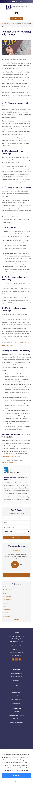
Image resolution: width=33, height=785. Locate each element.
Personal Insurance (16, 673)
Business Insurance (16, 677)
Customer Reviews (16, 696)
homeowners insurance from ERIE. (11, 456)
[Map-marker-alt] (13, 659)
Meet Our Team (16, 692)
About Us (16, 689)
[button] (16, 13)
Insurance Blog (10, 23)
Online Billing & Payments (16, 715)
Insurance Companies (16, 699)
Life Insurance (16, 680)
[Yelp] (20, 659)
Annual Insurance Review (16, 726)
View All (16, 619)
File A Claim (16, 719)
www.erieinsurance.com (8, 463)
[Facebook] (16, 659)
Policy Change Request (16, 722)
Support (16, 712)
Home (3, 23)
